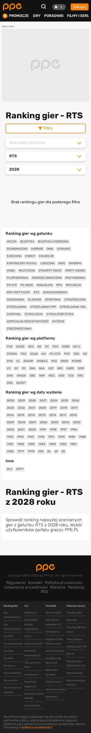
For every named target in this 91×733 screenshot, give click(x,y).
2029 (21, 400)
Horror (37, 248)
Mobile (42, 361)
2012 (52, 415)
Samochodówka (55, 292)
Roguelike (45, 285)
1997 (63, 429)
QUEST (21, 383)
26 (49, 451)
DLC (9, 469)
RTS (36, 292)
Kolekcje (46, 256)
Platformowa (17, 278)
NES (60, 368)
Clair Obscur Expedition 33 (53, 622)
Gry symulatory (12, 673)
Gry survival (10, 680)
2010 (73, 415)
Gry (37, 16)
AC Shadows (53, 631)
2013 (42, 415)
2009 (10, 422)
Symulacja (34, 314)
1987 (10, 444)
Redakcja (76, 587)
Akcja (12, 241)
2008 (21, 422)
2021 (31, 407)
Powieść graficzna (47, 278)
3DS (76, 353)
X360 (34, 353)
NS (39, 346)
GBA (32, 368)
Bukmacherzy (74, 673)
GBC (32, 375)
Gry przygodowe (13, 643)
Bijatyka (27, 241)
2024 (75, 400)
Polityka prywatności (64, 582)
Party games (75, 270)
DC (24, 368)
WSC (52, 375)
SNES (70, 368)
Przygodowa (75, 278)
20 (63, 451)
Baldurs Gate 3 (54, 681)
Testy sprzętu (74, 639)
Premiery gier (74, 612)
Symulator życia (59, 314)
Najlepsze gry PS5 (76, 646)
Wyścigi (58, 321)
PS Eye (12, 285)
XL (18, 361)
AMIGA (21, 375)
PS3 (23, 353)
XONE (65, 346)
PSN (10, 361)
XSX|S (20, 346)
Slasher (34, 299)
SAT (51, 368)
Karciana (14, 256)
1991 (51, 436)
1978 (31, 451)
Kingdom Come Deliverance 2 (54, 641)
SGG (61, 375)
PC (47, 346)
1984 (41, 444)
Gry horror (10, 665)
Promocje (19, 16)
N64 (42, 368)
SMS (10, 375)
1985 (31, 444)
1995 (10, 436)
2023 (10, 407)
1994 (20, 436)
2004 (65, 422)
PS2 (54, 361)
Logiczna (47, 263)
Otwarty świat (50, 270)
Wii (43, 353)
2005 (54, 422)
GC (16, 368)
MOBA (11, 270)
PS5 (9, 346)
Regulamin (16, 582)
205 (40, 451)
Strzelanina (16, 307)
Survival (14, 314)
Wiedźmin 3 (31, 612)
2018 (63, 407)
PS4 (55, 346)
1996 (73, 429)
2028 (32, 400)
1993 (30, 436)
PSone (76, 361)
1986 (20, 444)
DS (85, 353)
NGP (42, 375)
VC (9, 368)
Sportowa (53, 299)
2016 (10, 415)
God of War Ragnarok (31, 684)
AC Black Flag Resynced (53, 660)
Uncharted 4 (32, 674)
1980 (10, 451)
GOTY (20, 469)
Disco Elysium (32, 705)
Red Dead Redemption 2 (33, 653)
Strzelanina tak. (73, 307)
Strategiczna (75, 299)
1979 (20, 451)
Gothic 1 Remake (55, 651)
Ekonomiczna (17, 248)
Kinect (30, 256)
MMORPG (75, 263)
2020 (42, 407)
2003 (77, 422)
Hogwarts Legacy (56, 689)
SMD (81, 368)
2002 (10, 429)
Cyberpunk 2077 (34, 643)
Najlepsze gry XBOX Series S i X (75, 663)
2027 (43, 400)
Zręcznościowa (19, 328)
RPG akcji (73, 285)
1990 (61, 436)
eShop (28, 361)
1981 (73, 444)
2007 (32, 422)
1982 (63, 444)
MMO (61, 263)
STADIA (12, 353)
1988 (82, 436)
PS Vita (55, 353)
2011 (63, 415)
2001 (21, 429)
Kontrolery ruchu (22, 263)
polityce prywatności (37, 727)
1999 (43, 429)
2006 (43, 422)
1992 (41, 436)
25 (56, 451)
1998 (53, 429)
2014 (31, 415)
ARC (80, 375)
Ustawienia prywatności (26, 587)
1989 (71, 436)
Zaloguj (79, 7)
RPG (59, 285)
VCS (71, 375)
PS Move (26, 285)
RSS (44, 591)
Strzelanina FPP (43, 307)
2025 (64, 400)
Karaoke (63, 248)
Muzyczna (27, 270)
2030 (10, 400)
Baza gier (71, 620)
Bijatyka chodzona (53, 241)
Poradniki (53, 16)
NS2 (31, 346)
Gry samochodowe (12, 615)
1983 (52, 444)
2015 (20, 415)
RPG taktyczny (18, 292)
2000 (32, 429)
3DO (10, 383)
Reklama (58, 587)
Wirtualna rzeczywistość (28, 321)
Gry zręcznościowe (12, 626)
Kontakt (35, 582)
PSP (67, 353)
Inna (50, 248)
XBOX (64, 361)
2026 (54, 400)
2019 (53, 407)
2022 (21, 407)
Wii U (76, 346)
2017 (74, 407)
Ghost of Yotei (53, 612)
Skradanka (15, 299)
